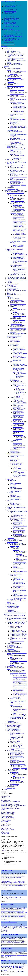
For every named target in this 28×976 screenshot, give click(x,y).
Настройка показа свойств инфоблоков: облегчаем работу (17, 125)
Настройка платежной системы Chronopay (18, 426)
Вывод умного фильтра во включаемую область (16, 183)
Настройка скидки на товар (20, 254)
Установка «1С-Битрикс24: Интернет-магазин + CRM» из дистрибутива (20, 681)
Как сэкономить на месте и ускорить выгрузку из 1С (16, 463)
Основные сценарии (18, 707)
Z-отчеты (15, 594)
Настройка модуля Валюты (13, 729)
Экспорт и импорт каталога (17, 455)
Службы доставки (14, 380)
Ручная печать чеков (12, 604)
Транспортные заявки (15, 318)
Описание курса (8, 48)
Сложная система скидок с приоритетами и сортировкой (19, 238)
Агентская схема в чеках (13, 607)
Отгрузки (12, 310)
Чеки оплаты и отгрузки (13, 606)
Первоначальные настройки (14, 730)
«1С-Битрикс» (20, 971)
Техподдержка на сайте (15, 516)
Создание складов (14, 784)
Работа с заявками (17, 322)
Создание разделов (14, 760)
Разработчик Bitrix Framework (11, 16)
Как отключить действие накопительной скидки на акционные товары (19, 221)
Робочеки (15, 566)
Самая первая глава (8, 50)
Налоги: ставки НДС (15, 746)
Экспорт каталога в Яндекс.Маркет (14, 459)
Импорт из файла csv (15, 465)
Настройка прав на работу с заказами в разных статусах (20, 536)
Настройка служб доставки (19, 385)
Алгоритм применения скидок (17, 202)
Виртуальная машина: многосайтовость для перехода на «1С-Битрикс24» (20, 692)
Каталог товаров (11, 293)
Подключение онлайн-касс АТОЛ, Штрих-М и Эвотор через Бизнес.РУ (19, 563)
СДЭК (17, 388)
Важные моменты (17, 706)
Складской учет (14, 154)
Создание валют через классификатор (15, 73)
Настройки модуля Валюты (14, 68)
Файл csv (15, 467)
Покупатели (10, 492)
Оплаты (12, 306)
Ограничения (16, 384)
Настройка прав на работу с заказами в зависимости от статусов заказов (17, 737)
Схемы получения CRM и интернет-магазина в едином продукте (20, 677)
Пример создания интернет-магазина (13, 723)
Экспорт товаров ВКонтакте (20, 377)
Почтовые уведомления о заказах (18, 333)
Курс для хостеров (8, 29)
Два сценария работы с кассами (15, 543)
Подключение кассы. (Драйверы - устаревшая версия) (19, 583)
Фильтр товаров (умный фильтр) (15, 131)
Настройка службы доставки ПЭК (12, 897)
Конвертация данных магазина (14, 294)
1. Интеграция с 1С (14, 546)
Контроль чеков (11, 603)
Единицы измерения (15, 449)
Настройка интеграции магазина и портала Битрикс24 (18, 661)
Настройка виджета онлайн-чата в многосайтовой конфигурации (20, 696)
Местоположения (14, 345)
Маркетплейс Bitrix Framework (11, 19)
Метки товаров (13, 122)
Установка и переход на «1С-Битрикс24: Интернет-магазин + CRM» (18, 673)
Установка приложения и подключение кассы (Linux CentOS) (19, 590)
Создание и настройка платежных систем (18, 399)
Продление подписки (15, 496)
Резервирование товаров (16, 152)
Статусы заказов (14, 440)
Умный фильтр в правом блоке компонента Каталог (17, 180)
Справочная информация (13, 51)
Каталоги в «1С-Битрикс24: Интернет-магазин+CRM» (20, 715)
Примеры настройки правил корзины (16, 277)
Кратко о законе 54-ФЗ (12, 542)
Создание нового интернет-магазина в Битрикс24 (20, 688)
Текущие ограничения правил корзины (17, 278)
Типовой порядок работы (13, 726)
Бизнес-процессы (8, 40)
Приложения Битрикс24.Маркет (12, 39)
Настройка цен (13, 742)
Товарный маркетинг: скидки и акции (13, 190)
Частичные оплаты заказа (19, 309)
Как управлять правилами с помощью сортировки (20, 235)
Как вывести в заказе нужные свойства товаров (17, 302)
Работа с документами (18, 158)
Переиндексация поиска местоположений (19, 359)
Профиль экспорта (14, 456)
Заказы (8, 296)
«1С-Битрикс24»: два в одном (17, 670)
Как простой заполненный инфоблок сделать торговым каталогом (17, 172)
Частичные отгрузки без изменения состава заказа (19, 314)
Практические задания (12, 83)
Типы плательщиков (15, 341)
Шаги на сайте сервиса (21, 551)
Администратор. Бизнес (10, 12)
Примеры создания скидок (16, 213)
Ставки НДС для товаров (19, 445)
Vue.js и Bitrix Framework (10, 22)
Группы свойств (14, 342)
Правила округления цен (19, 364)
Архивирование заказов (16, 324)
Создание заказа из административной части (16, 299)
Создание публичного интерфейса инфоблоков (19, 529)
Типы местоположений (18, 354)
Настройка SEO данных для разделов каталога (17, 762)
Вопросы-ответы (11, 608)
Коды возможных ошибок (19, 596)
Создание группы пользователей (17, 524)
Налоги (11, 441)
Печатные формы (14, 451)
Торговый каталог (8, 84)
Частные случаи (11, 788)
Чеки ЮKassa (16, 567)
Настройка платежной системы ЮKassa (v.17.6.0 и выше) (20, 403)
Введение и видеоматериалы (14, 725)
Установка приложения (18, 586)
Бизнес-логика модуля (12, 288)
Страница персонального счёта (17, 630)
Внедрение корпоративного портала (13, 36)
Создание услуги (14, 123)
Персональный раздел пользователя (16, 622)
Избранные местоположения (20, 353)
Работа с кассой (17, 592)
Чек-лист (12, 338)
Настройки (15, 514)
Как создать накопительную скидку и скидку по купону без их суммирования (20, 229)
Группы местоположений (19, 349)
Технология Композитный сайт (12, 18)
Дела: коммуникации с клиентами (18, 699)
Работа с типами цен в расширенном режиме (18, 369)
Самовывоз (18, 396)
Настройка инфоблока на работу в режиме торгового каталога (18, 93)
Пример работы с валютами (14, 78)
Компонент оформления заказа (17, 325)
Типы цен (15, 362)
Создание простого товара (19, 765)
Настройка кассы (17, 587)
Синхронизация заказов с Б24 (14, 666)
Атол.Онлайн (16, 550)
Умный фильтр (13, 132)
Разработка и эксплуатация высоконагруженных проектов (11, 25)
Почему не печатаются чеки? (20, 571)
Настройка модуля (11, 289)
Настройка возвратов (18, 435)
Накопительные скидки (16, 265)
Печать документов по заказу (17, 305)
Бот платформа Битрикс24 (10, 38)
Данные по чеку (17, 572)
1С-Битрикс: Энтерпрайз (10, 23)
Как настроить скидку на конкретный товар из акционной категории (19, 225)
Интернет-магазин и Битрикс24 (12, 651)
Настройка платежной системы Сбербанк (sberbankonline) (18, 419)
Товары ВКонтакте (17, 372)
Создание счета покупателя (17, 782)
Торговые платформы (15, 370)
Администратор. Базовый (10, 9)
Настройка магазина (12, 337)
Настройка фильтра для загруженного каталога (15, 143)
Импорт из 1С (13, 461)
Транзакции (13, 487)
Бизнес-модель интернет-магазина (15, 505)
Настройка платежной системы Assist (18, 413)
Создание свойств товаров (16, 756)
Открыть (3, 792)
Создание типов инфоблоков (17, 753)
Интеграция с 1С (8, 13)
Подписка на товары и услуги (14, 161)
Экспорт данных (11, 786)
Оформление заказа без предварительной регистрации (14, 647)
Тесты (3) (6, 789)
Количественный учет (15, 151)
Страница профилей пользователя (18, 634)
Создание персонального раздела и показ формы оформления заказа (19, 533)
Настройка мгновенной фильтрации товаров (16, 137)
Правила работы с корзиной (17, 201)
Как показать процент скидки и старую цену (18, 244)
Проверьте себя (10, 82)
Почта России (19, 390)
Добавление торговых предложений (18, 104)
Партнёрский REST (9, 42)
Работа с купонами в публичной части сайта (18, 207)
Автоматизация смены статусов (18, 328)
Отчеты (8, 500)
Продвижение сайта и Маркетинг (12, 5)
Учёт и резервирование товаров (15, 147)
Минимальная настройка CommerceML (16, 659)
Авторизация (4, 46)
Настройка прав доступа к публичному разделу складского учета (18, 718)
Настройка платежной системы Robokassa (18, 410)
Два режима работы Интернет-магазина (17, 191)
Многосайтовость (8, 20)
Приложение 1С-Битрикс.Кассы (17, 577)
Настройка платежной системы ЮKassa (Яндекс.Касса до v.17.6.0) (19, 407)
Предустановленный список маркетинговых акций (17, 199)
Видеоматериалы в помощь (14, 52)
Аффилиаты (10, 479)
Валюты (6, 67)
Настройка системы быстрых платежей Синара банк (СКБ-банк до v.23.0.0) (20, 423)
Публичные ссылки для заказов (18, 329)
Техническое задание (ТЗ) (13, 727)
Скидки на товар (14, 251)
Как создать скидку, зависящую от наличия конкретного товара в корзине (18, 216)
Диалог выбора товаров (13, 159)
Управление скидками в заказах (18, 304)
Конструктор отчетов (15, 503)
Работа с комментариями (19, 515)
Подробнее (3, 850)
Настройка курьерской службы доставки (18, 778)
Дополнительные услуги (19, 382)
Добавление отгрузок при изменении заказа (19, 316)
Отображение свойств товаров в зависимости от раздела (18, 120)
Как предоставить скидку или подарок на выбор (19, 232)
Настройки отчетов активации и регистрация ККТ (20, 554)
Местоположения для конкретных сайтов (18, 351)
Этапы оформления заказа (16, 326)
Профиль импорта (14, 457)
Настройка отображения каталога (18, 769)
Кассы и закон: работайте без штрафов (13, 540)
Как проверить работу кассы (14, 599)
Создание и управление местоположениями (19, 347)
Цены (11, 361)
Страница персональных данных (18, 633)
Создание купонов (17, 205)
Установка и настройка (9, 6)
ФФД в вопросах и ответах (19, 598)
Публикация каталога (12, 130)
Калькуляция (13, 484)
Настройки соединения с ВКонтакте (21, 374)
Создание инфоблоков (15, 754)
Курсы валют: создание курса (14, 75)
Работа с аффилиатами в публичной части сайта (16, 489)
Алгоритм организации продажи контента (19, 521)
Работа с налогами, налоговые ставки (17, 443)
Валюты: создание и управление (18, 71)
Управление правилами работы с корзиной (19, 259)
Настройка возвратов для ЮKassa (21, 438)
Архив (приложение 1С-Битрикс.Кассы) (16, 574)
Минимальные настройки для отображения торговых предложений (19, 109)
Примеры (9, 166)
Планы (11, 481)
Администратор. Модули (10, 11)
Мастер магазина (14, 340)
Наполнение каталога (12, 95)
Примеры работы (11, 510)
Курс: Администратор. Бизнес (8, 1)
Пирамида (12, 485)
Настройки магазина (12, 770)
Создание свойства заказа (16, 781)
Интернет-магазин (8, 285)
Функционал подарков (15, 211)
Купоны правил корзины (19, 263)
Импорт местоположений (19, 357)
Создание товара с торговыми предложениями (20, 767)
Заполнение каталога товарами (17, 764)
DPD (17, 386)
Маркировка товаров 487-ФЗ (14, 336)
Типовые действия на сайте (14, 63)
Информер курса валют (13, 76)
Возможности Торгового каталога (15, 86)
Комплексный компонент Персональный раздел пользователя (16, 628)
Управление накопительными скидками (20, 267)
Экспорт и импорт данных (13, 453)
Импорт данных (17, 468)
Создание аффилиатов (15, 483)
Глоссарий (6, 66)
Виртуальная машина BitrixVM (11, 30)
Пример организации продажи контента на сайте (17, 518)
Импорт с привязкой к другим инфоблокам (18, 473)
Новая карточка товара (15, 698)
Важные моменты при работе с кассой (21, 560)
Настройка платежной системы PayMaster (18, 415)
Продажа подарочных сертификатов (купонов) (19, 209)
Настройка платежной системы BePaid (18, 429)
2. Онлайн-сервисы (14, 547)
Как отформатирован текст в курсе (15, 54)
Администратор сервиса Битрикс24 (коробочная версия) (13, 34)
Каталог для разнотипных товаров (15, 165)
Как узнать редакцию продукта (14, 64)
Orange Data (16, 548)
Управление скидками (18, 253)
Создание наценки (17, 745)
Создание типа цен (17, 744)
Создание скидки (14, 772)
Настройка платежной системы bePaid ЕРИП (18, 431)
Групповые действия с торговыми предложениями (20, 112)
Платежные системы (15, 397)
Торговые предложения (16, 102)
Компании (12, 378)
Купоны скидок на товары (19, 255)
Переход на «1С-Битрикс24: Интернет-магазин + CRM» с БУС (20, 685)
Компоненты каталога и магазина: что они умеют (13, 805)
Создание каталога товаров (13, 750)
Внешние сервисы (17, 356)
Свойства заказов (14, 344)
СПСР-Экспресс (20, 389)
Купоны (12, 203)
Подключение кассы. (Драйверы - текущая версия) (20, 580)
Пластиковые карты (15, 497)
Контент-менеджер (8, 3)
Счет (14, 433)
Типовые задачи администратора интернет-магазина (15, 58)
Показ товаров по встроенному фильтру (17, 620)
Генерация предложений (19, 106)
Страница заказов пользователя (18, 631)
